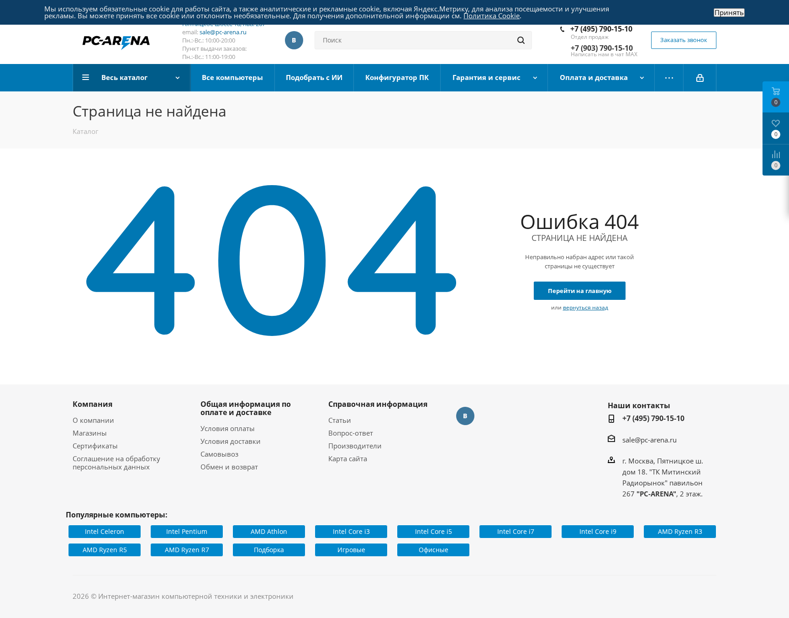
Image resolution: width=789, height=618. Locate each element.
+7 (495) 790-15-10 (601, 29)
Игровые (351, 549)
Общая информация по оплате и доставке (245, 408)
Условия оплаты (227, 428)
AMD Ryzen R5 (105, 549)
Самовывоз (219, 453)
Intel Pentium (186, 531)
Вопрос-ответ (350, 432)
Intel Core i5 (433, 531)
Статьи (339, 420)
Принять (729, 12)
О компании (93, 420)
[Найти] (521, 40)
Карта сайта (347, 458)
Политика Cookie (491, 15)
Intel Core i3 (351, 531)
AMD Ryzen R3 (680, 531)
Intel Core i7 (515, 531)
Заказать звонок (683, 40)
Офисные (433, 549)
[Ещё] (669, 77)
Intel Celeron (104, 531)
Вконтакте (294, 40)
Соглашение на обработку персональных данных (116, 462)
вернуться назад (585, 307)
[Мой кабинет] (700, 77)
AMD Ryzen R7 (187, 549)
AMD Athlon (269, 531)
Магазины (90, 432)
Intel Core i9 (597, 531)
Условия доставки (230, 441)
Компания (92, 404)
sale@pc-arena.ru (223, 32)
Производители (355, 445)
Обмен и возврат (229, 466)
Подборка (269, 549)
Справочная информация (377, 404)
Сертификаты (95, 445)
